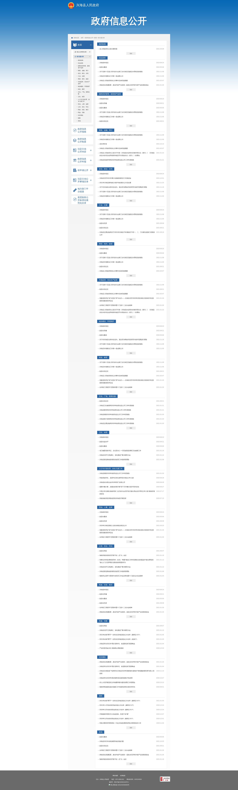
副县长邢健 (103, 103)
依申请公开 (83, 170)
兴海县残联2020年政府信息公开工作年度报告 (114, 414)
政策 (95, 37)
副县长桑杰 (103, 67)
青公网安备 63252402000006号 (120, 785)
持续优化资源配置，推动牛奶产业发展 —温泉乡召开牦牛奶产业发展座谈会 (124, 612)
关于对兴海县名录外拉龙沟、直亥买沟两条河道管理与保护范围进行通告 (123, 187)
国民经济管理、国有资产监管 (84, 66)
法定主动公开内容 (82, 150)
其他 (79, 121)
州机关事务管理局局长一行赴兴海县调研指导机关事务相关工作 (120, 723)
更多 (131, 53)
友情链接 (122, 775)
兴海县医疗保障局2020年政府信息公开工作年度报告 (116, 419)
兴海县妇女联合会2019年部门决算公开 (112, 482)
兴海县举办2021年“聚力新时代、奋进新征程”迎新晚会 (117, 643)
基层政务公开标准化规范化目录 (83, 200)
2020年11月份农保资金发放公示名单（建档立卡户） (116, 718)
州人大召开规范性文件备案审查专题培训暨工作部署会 (117, 682)
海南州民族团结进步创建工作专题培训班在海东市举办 (117, 687)
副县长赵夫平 (103, 441)
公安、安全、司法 (83, 107)
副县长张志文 (103, 121)
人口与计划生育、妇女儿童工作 (84, 100)
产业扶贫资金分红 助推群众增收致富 (111, 648)
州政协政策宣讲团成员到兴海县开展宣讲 (112, 498)
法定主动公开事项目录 (83, 180)
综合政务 (80, 63)
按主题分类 (101, 37)
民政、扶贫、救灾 (83, 109)
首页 (82, 37)
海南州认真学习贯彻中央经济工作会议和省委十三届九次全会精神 (121, 576)
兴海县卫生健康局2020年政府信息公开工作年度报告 (116, 405)
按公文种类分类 (81, 52)
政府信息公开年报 (82, 160)
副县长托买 (103, 223)
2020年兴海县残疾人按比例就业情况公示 (113, 525)
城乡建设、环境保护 (84, 86)
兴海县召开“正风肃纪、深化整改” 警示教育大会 (115, 455)
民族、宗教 (81, 112)
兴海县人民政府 (87, 5)
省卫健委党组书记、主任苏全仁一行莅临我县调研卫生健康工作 (120, 450)
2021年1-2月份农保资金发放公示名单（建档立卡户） (117, 705)
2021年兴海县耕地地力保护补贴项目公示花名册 (115, 182)
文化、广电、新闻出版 (84, 93)
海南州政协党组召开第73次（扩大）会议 (112, 555)
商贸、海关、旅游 (83, 79)
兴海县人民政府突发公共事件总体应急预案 (113, 80)
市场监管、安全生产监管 (84, 82)
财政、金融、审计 (83, 70)
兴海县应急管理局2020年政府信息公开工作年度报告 (116, 160)
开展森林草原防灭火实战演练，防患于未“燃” (114, 714)
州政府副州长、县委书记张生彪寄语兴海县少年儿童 (116, 478)
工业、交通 (81, 76)
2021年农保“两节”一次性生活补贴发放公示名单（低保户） (118, 639)
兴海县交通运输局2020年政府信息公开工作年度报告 (116, 423)
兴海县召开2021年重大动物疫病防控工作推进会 (115, 178)
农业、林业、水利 (83, 73)
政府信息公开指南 (82, 130)
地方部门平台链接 (83, 190)
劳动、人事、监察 (83, 104)
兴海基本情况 (103, 62)
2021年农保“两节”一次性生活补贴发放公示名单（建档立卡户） (120, 635)
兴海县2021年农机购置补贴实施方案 (111, 741)
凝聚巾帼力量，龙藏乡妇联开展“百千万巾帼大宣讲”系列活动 (119, 487)
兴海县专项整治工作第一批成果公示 (111, 76)
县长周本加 (103, 144)
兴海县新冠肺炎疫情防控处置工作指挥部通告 (114, 459)
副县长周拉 (103, 551)
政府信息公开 (89, 37)
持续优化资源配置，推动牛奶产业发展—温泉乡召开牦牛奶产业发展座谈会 (124, 85)
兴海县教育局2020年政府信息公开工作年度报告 (115, 410)
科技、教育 (81, 89)
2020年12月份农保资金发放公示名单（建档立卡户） (116, 709)
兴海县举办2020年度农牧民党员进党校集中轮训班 (116, 678)
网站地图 (115, 775)
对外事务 (80, 115)
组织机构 (80, 60)
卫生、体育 (81, 96)
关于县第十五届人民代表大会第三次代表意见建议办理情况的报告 (121, 71)
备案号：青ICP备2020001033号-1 (119, 782)
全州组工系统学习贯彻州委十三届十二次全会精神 (115, 305)
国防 (79, 118)
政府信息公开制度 (82, 140)
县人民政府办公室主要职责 (108, 49)
